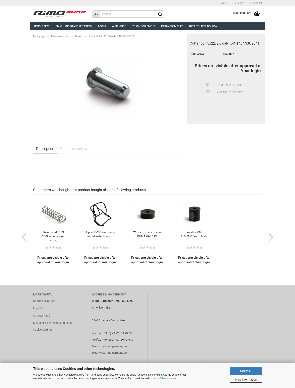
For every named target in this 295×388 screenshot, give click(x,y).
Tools (102, 26)
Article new (42, 26)
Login (239, 3)
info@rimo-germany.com (113, 346)
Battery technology (203, 26)
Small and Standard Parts (74, 26)
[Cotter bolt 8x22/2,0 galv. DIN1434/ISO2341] (108, 86)
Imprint (37, 308)
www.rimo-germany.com (114, 352)
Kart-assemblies (172, 26)
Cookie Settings (42, 329)
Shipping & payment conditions (52, 322)
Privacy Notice (168, 378)
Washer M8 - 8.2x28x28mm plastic (194, 234)
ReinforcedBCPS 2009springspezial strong (53, 236)
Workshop (119, 26)
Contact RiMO (42, 315)
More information (246, 379)
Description (45, 149)
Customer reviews (74, 149)
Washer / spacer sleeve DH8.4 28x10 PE (147, 234)
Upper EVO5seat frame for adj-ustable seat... (100, 234)
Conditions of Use (44, 300)
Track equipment (143, 26)
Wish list (256, 3)
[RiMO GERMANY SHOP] (59, 14)
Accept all (246, 371)
